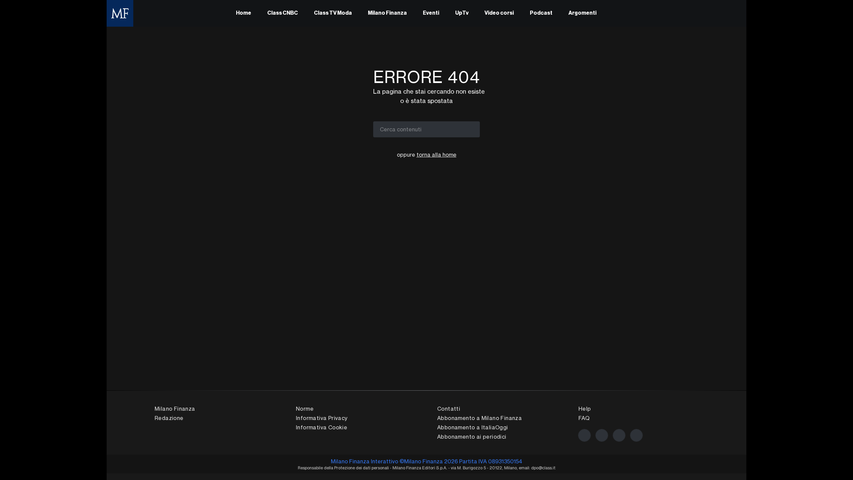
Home (243, 13)
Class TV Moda (333, 13)
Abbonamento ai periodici (471, 436)
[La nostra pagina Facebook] (584, 435)
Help (584, 408)
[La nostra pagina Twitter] (602, 435)
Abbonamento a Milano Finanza (479, 418)
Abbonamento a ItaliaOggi (472, 427)
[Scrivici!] (636, 435)
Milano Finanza (387, 13)
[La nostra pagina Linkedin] (619, 435)
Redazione (169, 418)
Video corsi (499, 13)
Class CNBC (282, 13)
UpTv (461, 13)
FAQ (583, 418)
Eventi (431, 13)
